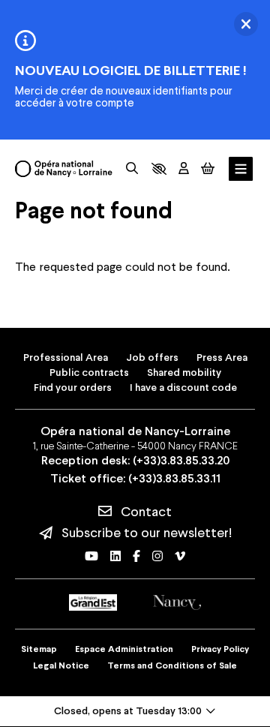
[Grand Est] (93, 602)
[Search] (132, 168)
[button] (159, 169)
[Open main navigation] (240, 169)
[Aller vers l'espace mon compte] (183, 169)
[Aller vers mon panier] (207, 168)
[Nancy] (177, 603)
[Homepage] (63, 169)
